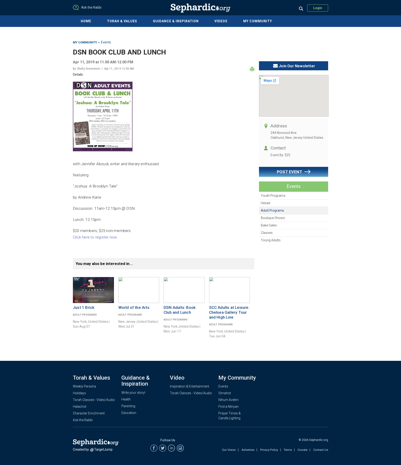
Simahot (224, 393)
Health (126, 399)
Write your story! (133, 392)
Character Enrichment (89, 413)
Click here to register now (95, 237)
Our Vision (229, 450)
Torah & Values (122, 21)
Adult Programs (272, 210)
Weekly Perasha (84, 386)
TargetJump (103, 449)
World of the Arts (133, 307)
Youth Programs (273, 195)
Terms (288, 450)
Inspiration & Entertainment (189, 386)
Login (317, 8)
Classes (267, 233)
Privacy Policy (269, 450)
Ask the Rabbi (83, 420)
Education (128, 413)
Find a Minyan (228, 406)
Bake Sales (269, 225)
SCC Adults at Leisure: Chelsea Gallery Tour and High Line (229, 312)
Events (106, 42)
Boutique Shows (273, 218)
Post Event (289, 171)
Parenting (128, 406)
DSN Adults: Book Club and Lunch (180, 310)
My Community (257, 21)
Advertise (248, 450)
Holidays (79, 393)
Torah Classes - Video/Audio (94, 400)
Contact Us (320, 450)
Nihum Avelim (228, 400)
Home (86, 21)
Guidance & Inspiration (176, 21)
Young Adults (271, 240)
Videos (220, 21)
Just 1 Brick (83, 307)
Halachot (79, 406)
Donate (302, 450)
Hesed (265, 203)
